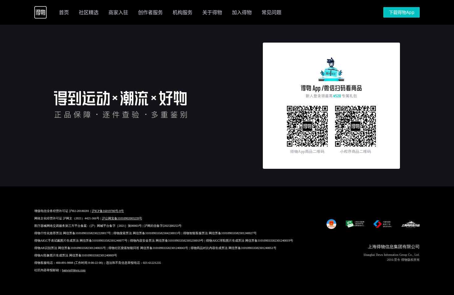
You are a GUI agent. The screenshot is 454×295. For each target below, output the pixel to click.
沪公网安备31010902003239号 (122, 218)
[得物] (40, 12)
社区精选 (89, 12)
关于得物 (212, 12)
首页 (64, 12)
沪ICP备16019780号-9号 (108, 211)
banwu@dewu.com (74, 270)
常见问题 (271, 12)
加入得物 (242, 12)
